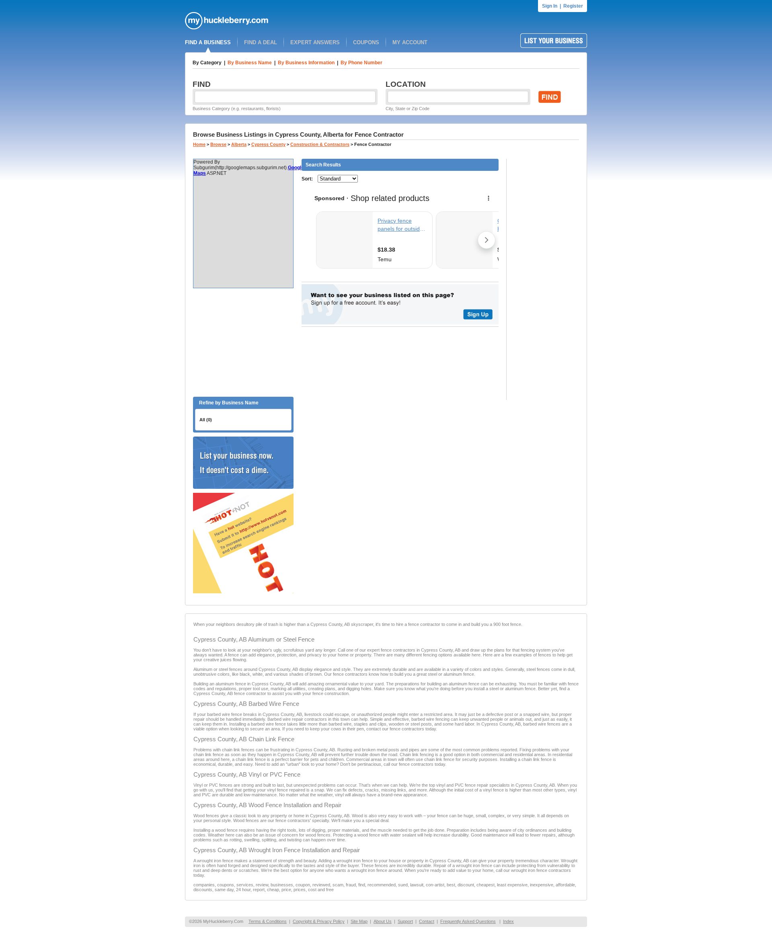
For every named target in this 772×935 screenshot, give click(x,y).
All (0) (205, 419)
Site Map (359, 921)
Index (508, 921)
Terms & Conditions (267, 921)
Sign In (549, 6)
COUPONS (366, 42)
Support (405, 921)
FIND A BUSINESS (208, 42)
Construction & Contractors (319, 144)
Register (573, 6)
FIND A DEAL (260, 42)
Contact (426, 921)
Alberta (238, 144)
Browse (218, 144)
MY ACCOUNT (409, 42)
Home (199, 144)
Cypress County (268, 144)
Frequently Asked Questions (468, 921)
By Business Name (250, 63)
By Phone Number (361, 63)
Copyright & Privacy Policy (319, 921)
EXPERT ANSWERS (315, 42)
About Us (383, 921)
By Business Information (306, 63)
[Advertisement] (243, 342)
